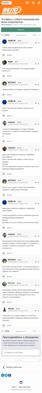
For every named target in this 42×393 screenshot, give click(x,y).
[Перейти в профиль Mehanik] (4, 284)
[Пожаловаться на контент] (35, 43)
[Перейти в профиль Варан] (4, 62)
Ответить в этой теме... (15, 352)
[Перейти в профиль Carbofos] (4, 149)
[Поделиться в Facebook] (9, 375)
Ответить (21, 30)
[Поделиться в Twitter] (6, 375)
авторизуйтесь (30, 343)
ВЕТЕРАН (12, 83)
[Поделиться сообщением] (38, 43)
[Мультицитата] (3, 55)
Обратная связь (24, 387)
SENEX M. (12, 41)
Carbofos (11, 148)
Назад (7, 35)
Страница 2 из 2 (21, 35)
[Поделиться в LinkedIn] (2, 375)
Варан (10, 62)
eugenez (9, 24)
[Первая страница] (2, 35)
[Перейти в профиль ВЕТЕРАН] (4, 83)
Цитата (9, 55)
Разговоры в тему (30, 24)
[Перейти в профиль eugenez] (4, 123)
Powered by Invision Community (21, 390)
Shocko (11, 309)
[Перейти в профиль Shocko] (4, 309)
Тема (14, 387)
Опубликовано (18, 43)
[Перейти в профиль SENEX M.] (4, 41)
